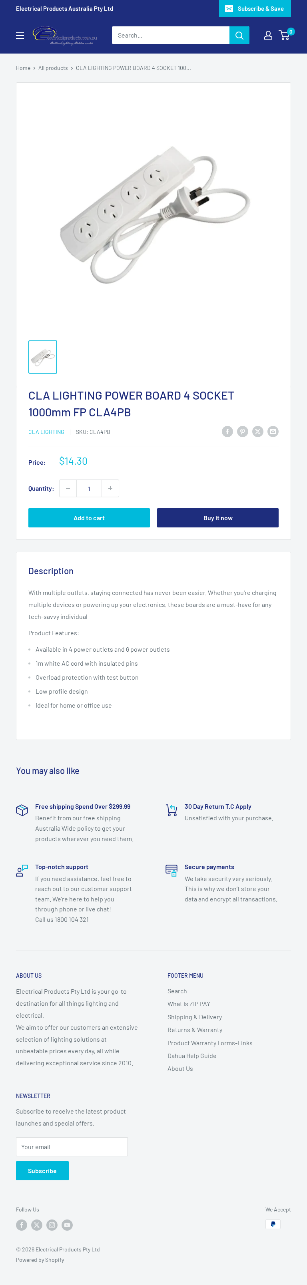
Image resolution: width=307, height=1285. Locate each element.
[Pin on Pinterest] (242, 431)
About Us (180, 1068)
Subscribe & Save (261, 8)
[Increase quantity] (110, 488)
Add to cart (89, 517)
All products (53, 67)
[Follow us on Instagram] (52, 1225)
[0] (284, 35)
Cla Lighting (46, 431)
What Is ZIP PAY (188, 1003)
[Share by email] (273, 431)
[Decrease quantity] (68, 488)
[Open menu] (20, 35)
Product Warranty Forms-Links (210, 1042)
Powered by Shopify (40, 1259)
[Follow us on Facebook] (21, 1225)
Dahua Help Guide (192, 1055)
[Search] (239, 35)
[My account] (268, 35)
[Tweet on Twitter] (257, 431)
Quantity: (41, 488)
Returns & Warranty (194, 1029)
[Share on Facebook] (227, 431)
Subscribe (42, 1170)
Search (177, 991)
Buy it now (218, 517)
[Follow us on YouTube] (67, 1225)
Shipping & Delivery (194, 1016)
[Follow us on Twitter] (36, 1225)
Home (23, 67)
